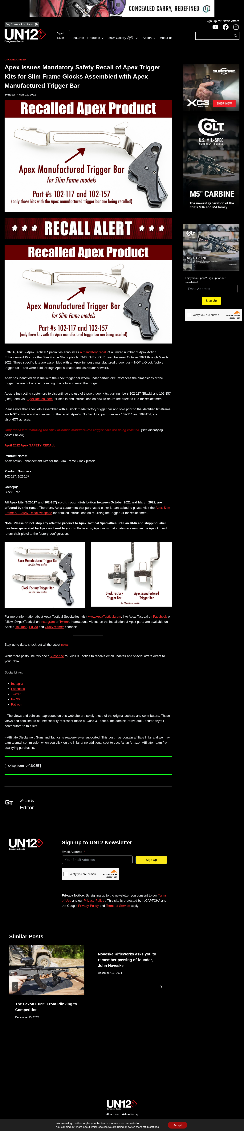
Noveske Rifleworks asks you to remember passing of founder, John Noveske (127, 960)
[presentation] (46, 970)
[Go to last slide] (15, 986)
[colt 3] (211, 247)
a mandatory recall (93, 352)
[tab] (80, 1032)
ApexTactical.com (40, 399)
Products (93, 38)
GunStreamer (54, 627)
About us (166, 38)
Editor (11, 94)
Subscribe (57, 656)
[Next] (161, 986)
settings (154, 1126)
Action (147, 38)
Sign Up (151, 859)
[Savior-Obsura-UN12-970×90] (122, 8)
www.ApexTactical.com (104, 616)
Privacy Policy (94, 900)
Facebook (160, 616)
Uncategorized (15, 59)
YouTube (21, 627)
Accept (177, 1125)
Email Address (72, 852)
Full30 (33, 627)
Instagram (47, 622)
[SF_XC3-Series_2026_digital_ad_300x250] (211, 87)
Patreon (16, 704)
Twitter (64, 622)
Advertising (130, 1114)
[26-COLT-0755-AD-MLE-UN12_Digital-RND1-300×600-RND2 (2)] (211, 167)
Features (77, 38)
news (65, 644)
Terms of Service (118, 906)
